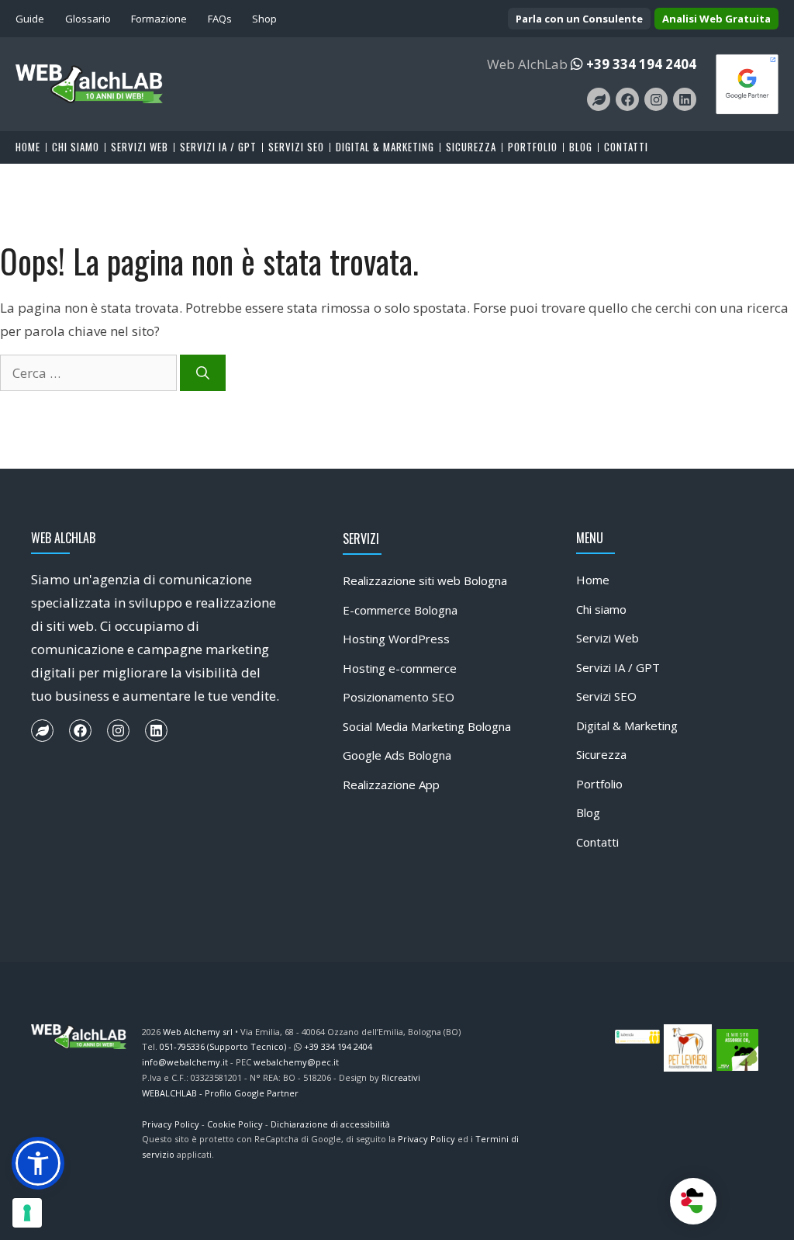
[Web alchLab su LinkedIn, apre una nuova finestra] (684, 99)
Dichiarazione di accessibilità (330, 1124)
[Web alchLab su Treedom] (42, 730)
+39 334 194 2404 (641, 64)
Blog (580, 147)
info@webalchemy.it (185, 1062)
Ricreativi (400, 1077)
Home (28, 147)
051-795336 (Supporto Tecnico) (223, 1046)
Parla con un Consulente (579, 19)
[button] (38, 1163)
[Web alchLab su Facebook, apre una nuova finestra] (627, 99)
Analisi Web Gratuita (716, 19)
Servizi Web (139, 147)
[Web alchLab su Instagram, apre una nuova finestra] (656, 99)
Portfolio (533, 147)
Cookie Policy (235, 1124)
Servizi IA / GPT (218, 147)
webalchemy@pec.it (296, 1062)
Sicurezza (471, 147)
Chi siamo (75, 147)
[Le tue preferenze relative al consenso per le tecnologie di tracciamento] (27, 1213)
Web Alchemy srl (198, 1031)
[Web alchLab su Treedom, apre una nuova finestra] (598, 99)
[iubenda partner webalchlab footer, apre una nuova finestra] (637, 1035)
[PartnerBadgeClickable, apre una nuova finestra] (747, 83)
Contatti (626, 147)
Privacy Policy (170, 1124)
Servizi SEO (296, 147)
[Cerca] (203, 373)
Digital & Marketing (385, 147)
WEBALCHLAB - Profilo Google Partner (220, 1093)
